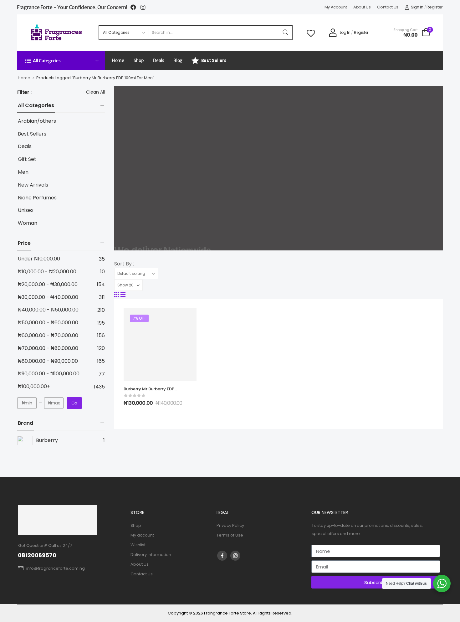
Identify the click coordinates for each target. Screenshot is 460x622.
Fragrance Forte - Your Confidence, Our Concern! (72, 7)
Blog (177, 60)
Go (74, 403)
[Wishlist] (311, 32)
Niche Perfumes (37, 198)
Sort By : (124, 263)
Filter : (24, 92)
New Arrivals (33, 185)
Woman (27, 223)
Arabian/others (37, 121)
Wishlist (138, 545)
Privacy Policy (230, 525)
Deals (158, 60)
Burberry (47, 440)
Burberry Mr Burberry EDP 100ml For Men (149, 392)
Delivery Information (150, 555)
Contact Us (387, 7)
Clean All (95, 92)
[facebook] (222, 556)
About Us (362, 7)
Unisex (25, 210)
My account (336, 7)
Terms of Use (230, 535)
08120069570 (37, 555)
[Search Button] (285, 32)
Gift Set (27, 159)
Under (39, 259)
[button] (116, 294)
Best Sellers (214, 60)
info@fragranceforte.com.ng (55, 568)
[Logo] (57, 32)
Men (23, 172)
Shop (139, 60)
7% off (139, 318)
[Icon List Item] (135, 7)
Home (118, 60)
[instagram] (235, 556)
